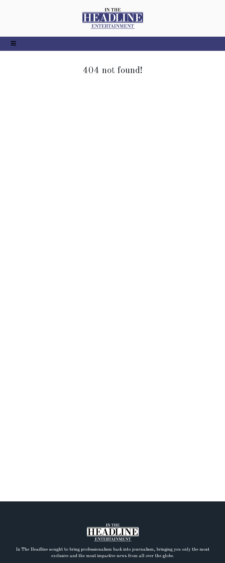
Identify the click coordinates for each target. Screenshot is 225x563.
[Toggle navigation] (13, 43)
